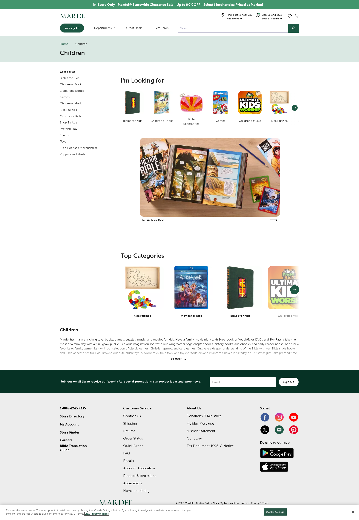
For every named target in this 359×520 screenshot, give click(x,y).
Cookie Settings (275, 512)
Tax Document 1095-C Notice (210, 446)
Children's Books (71, 84)
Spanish (65, 135)
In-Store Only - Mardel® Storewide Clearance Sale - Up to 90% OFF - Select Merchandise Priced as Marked (178, 5)
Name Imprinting (136, 491)
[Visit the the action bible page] (274, 220)
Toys (63, 141)
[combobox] (233, 28)
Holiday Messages (200, 423)
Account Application (139, 468)
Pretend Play (68, 128)
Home (64, 43)
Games (65, 97)
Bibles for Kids (69, 78)
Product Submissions (139, 476)
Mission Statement (201, 431)
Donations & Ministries (204, 416)
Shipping (130, 423)
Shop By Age (68, 122)
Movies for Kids (70, 116)
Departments (103, 28)
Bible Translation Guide (73, 448)
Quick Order (133, 446)
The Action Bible (153, 220)
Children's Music (71, 103)
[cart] (297, 16)
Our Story (194, 438)
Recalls (128, 461)
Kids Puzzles (68, 109)
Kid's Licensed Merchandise (79, 147)
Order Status (133, 438)
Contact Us (132, 416)
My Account (69, 424)
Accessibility (132, 483)
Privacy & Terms (260, 503)
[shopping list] (290, 16)
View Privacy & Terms (97, 513)
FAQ (126, 453)
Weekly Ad (72, 28)
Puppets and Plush (72, 154)
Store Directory (72, 416)
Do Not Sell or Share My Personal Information (222, 503)
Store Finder (69, 432)
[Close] (353, 512)
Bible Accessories (72, 90)
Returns (129, 431)
